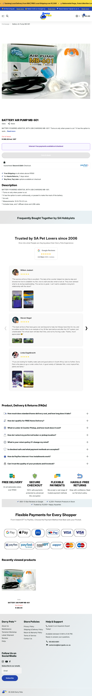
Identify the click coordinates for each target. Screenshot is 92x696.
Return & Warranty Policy (33, 632)
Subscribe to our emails (11, 666)
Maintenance (6, 629)
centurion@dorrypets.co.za (59, 645)
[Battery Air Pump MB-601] (19, 580)
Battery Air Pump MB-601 (19, 603)
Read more (20, 9)
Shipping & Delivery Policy (33, 629)
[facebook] (9, 661)
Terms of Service (30, 635)
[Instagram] (3, 661)
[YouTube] (6, 661)
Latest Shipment (8, 635)
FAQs (4, 641)
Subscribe (10, 678)
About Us (5, 626)
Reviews (5, 638)
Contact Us (28, 639)
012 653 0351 (54, 642)
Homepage (5, 24)
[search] (7, 16)
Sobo (4, 124)
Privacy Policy (29, 626)
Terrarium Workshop (9, 632)
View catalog (3, 16)
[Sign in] (78, 16)
